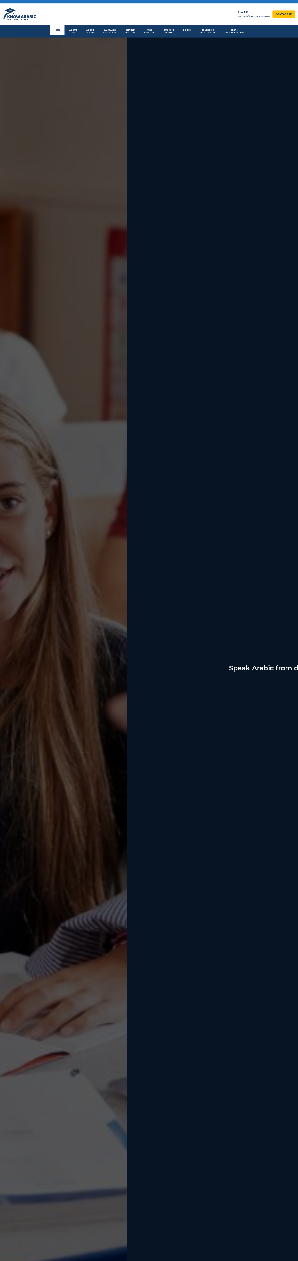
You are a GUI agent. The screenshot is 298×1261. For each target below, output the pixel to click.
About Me (73, 31)
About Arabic (90, 31)
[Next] (288, 668)
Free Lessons (149, 31)
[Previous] (10, 668)
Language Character (109, 31)
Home (57, 30)
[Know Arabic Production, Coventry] (20, 14)
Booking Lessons (168, 31)
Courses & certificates (208, 31)
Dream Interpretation (234, 31)
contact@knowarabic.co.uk (254, 16)
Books (187, 30)
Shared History (130, 31)
